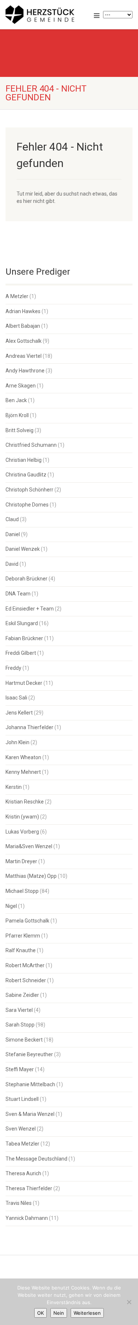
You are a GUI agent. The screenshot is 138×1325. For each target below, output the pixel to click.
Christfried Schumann (31, 445)
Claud (12, 519)
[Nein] (128, 1302)
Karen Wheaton (23, 757)
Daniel (13, 534)
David (12, 564)
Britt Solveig (19, 430)
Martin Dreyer (21, 861)
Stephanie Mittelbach (30, 1084)
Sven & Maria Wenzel (30, 1114)
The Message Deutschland (36, 1159)
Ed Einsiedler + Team (30, 609)
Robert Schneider (26, 980)
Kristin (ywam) (22, 817)
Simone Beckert (24, 1040)
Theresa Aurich (23, 1173)
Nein (58, 1313)
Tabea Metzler (22, 1144)
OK (40, 1313)
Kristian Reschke (25, 802)
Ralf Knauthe (21, 950)
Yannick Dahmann (27, 1218)
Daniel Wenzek (23, 549)
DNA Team (18, 594)
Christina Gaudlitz (26, 475)
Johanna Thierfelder (29, 727)
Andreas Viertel (24, 356)
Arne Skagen (21, 386)
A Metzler (17, 296)
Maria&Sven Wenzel (29, 846)
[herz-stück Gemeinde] (46, 14)
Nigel (11, 906)
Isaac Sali (16, 698)
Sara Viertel (19, 1010)
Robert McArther (25, 965)
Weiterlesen (87, 1313)
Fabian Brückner (24, 638)
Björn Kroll (17, 415)
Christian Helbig (24, 460)
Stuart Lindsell (22, 1099)
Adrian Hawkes (23, 311)
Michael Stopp (22, 891)
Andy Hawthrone (25, 371)
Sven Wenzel (21, 1129)
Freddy (13, 668)
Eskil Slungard (22, 623)
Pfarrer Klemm (23, 936)
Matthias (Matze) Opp (31, 876)
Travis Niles (19, 1203)
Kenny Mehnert (23, 772)
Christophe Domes (27, 505)
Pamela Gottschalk (27, 921)
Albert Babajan (23, 326)
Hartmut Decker (24, 683)
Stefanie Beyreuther (29, 1054)
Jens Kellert (19, 713)
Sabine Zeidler (22, 995)
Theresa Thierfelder (29, 1188)
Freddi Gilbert (21, 653)
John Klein (17, 742)
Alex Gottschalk (24, 341)
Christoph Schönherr (29, 490)
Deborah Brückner (26, 579)
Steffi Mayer (20, 1069)
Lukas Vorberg (22, 832)
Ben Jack (16, 400)
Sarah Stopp (20, 1025)
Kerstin (14, 787)
